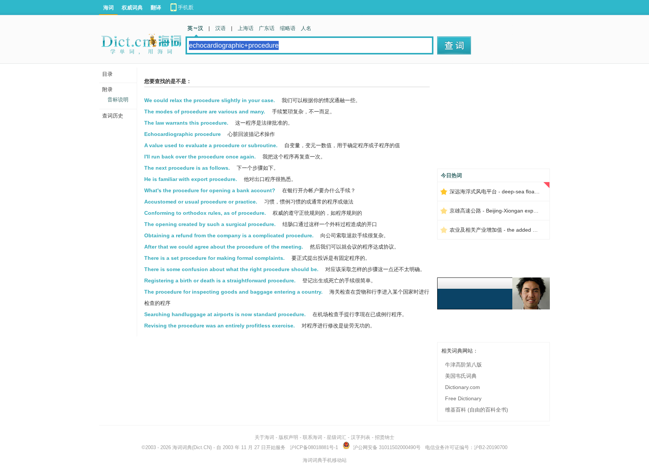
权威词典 (132, 8)
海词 (108, 8)
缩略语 (288, 28)
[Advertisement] (493, 119)
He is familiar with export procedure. (190, 179)
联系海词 (312, 437)
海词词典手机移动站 (325, 460)
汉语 (220, 28)
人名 (306, 28)
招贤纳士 (384, 437)
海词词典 (182, 447)
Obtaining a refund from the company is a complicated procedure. (229, 235)
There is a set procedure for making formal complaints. (214, 258)
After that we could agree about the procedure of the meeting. (223, 247)
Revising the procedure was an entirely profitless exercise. (219, 326)
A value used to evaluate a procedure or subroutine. (211, 145)
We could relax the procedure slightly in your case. (209, 100)
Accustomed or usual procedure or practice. (200, 202)
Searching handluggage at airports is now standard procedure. (225, 314)
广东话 (267, 28)
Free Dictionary (463, 398)
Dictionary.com (462, 387)
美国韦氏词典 (461, 376)
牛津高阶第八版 (463, 365)
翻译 (156, 8)
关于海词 (264, 437)
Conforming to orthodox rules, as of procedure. (205, 213)
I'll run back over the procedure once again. (200, 157)
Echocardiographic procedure (182, 134)
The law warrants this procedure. (186, 123)
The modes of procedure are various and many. (204, 112)
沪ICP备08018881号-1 (314, 447)
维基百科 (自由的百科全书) (476, 410)
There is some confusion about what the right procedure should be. (231, 269)
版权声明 (288, 437)
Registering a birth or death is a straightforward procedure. (220, 280)
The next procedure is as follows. (187, 168)
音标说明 (117, 100)
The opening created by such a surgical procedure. (210, 224)
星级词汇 (336, 437)
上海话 (246, 28)
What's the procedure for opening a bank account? (209, 190)
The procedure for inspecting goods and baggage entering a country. (233, 292)
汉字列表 (360, 437)
